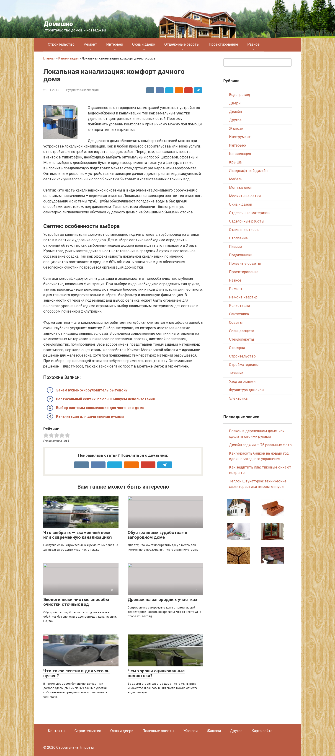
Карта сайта (262, 731)
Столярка (237, 348)
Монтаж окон (240, 187)
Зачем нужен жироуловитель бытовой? (92, 390)
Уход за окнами (242, 381)
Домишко (58, 24)
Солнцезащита (241, 331)
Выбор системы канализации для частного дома (100, 408)
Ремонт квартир (243, 297)
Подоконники (240, 255)
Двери (234, 103)
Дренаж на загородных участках (162, 599)
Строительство (61, 44)
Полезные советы (245, 263)
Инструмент (240, 137)
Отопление (238, 238)
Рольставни (239, 305)
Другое (235, 120)
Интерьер (114, 44)
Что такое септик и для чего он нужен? (76, 673)
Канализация (68, 58)
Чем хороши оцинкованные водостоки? (156, 673)
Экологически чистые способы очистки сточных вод (76, 602)
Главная (49, 58)
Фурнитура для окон (246, 390)
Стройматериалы (244, 364)
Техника (236, 373)
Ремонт (90, 44)
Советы (236, 322)
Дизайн (235, 111)
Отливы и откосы (244, 230)
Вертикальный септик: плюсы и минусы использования (105, 399)
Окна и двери (143, 44)
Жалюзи (236, 128)
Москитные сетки (245, 196)
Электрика (238, 398)
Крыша (235, 162)
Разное (253, 44)
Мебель (235, 179)
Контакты (56, 731)
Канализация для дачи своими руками (90, 416)
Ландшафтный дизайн (248, 170)
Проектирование (223, 44)
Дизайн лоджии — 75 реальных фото (260, 445)
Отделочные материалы (250, 213)
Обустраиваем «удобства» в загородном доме (157, 535)
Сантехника (239, 314)
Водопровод (239, 95)
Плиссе (235, 246)
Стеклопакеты (241, 339)
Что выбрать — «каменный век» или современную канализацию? (77, 535)
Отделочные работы (182, 44)
